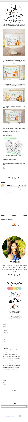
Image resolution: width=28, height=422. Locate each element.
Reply (9, 192)
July (4, 337)
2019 (4, 324)
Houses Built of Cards (15, 225)
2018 (4, 326)
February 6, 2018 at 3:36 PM (22, 185)
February (5, 348)
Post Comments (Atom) (9, 219)
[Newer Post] (2, 216)
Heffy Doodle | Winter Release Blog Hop (9, 360)
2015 (4, 382)
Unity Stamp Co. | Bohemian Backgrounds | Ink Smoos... (11, 356)
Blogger (16, 418)
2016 (4, 380)
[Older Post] (25, 216)
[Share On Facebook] (12, 177)
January (5, 374)
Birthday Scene (19, 25)
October (5, 332)
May (4, 341)
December (5, 328)
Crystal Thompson (17, 414)
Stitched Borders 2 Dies (15, 84)
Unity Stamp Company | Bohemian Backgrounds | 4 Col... (12, 358)
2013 (4, 387)
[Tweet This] (9, 177)
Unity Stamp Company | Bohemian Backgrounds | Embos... (12, 365)
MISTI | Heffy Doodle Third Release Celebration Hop (11, 352)
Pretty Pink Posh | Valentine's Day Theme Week (10, 369)
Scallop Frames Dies (8, 61)
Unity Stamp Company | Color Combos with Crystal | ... (11, 349)
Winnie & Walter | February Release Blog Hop (10, 354)
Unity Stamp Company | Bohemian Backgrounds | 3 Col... (12, 363)
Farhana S (9, 185)
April (4, 343)
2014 (4, 384)
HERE (5, 159)
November (5, 330)
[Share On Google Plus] (15, 177)
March (5, 346)
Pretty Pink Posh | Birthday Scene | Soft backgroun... (11, 367)
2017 (4, 378)
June (4, 339)
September (5, 334)
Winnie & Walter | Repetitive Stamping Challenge (10, 371)
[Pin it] (18, 177)
